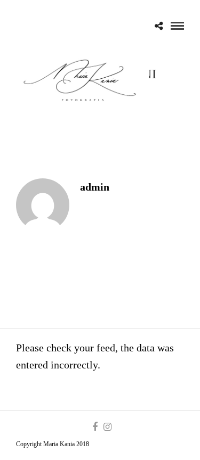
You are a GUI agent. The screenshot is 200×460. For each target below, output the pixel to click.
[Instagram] (107, 427)
